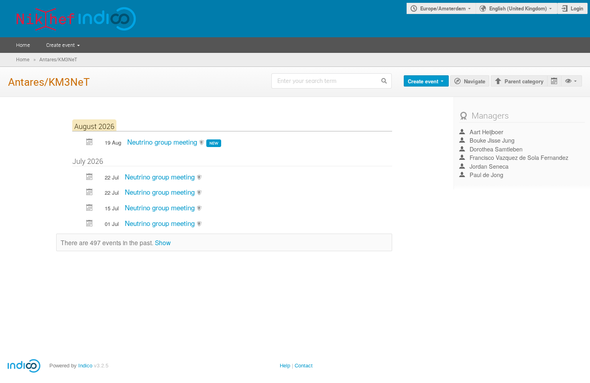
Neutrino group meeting (163, 142)
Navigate (474, 81)
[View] (571, 81)
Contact (304, 365)
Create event (60, 44)
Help (285, 365)
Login (577, 8)
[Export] (554, 81)
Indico (85, 365)
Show (163, 242)
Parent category (524, 81)
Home (23, 44)
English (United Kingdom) (518, 8)
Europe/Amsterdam (443, 8)
